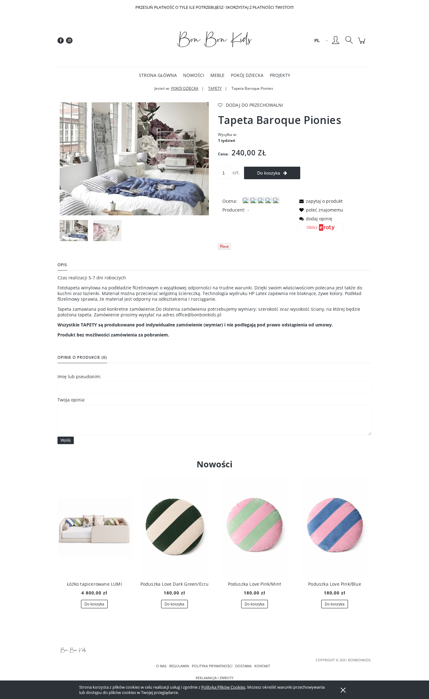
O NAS (161, 666)
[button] (320, 201)
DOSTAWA (243, 666)
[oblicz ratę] (320, 229)
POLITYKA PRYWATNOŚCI (212, 666)
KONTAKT (262, 666)
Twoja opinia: (71, 400)
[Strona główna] (214, 40)
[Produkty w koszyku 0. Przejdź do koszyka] (362, 44)
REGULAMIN (179, 666)
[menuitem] (157, 75)
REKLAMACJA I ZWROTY (214, 678)
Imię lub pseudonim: (79, 376)
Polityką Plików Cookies (223, 687)
